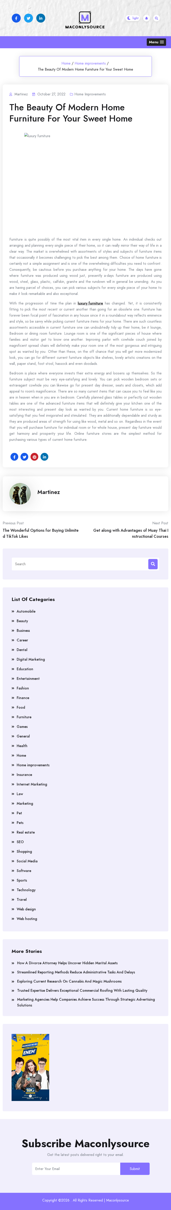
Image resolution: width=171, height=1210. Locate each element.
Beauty (22, 621)
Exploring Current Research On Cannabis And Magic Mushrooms (69, 981)
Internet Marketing (32, 784)
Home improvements (90, 63)
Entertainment (28, 678)
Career (22, 640)
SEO (20, 841)
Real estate (26, 832)
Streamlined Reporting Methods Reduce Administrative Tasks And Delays (76, 972)
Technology (26, 890)
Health (22, 745)
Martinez (48, 492)
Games (22, 726)
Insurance (24, 774)
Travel (22, 899)
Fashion (23, 688)
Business (23, 630)
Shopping (24, 851)
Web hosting (27, 918)
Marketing (25, 803)
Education (25, 669)
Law (20, 793)
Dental (22, 649)
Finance (23, 697)
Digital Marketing (31, 659)
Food (21, 707)
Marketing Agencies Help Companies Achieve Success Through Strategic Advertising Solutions (86, 1002)
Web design (26, 909)
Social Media (27, 861)
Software (24, 870)
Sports (22, 880)
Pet (19, 813)
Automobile (26, 611)
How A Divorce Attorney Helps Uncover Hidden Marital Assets (67, 963)
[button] (156, 42)
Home (66, 63)
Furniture (24, 717)
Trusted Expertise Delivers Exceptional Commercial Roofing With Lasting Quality (82, 990)
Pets (20, 822)
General (23, 736)
